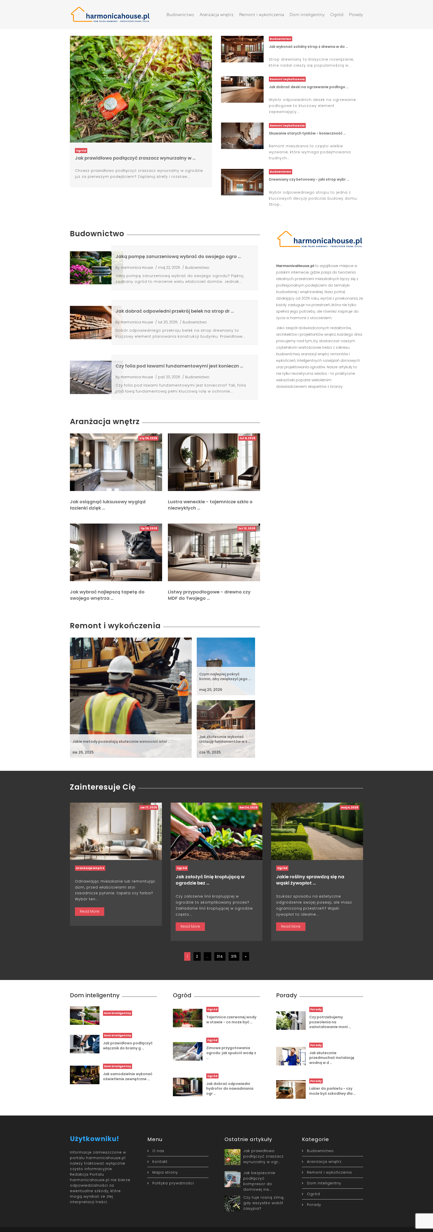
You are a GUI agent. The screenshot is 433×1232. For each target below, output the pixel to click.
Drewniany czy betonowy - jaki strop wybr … (309, 179)
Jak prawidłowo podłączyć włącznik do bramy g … (128, 1046)
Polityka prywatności (173, 1183)
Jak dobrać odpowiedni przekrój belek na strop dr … (175, 311)
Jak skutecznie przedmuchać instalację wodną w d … (331, 1057)
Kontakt (160, 1161)
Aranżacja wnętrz (217, 14)
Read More (89, 911)
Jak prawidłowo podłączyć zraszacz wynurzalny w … (135, 158)
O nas (158, 1150)
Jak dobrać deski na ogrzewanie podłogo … (309, 86)
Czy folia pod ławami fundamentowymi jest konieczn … (179, 366)
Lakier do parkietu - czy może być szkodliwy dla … (332, 1091)
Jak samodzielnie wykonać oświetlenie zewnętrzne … (127, 1076)
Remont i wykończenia (261, 14)
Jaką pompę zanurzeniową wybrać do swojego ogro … (178, 256)
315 (234, 956)
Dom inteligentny (307, 14)
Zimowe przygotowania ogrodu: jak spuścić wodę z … (231, 1052)
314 (220, 956)
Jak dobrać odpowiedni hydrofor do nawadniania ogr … (229, 1088)
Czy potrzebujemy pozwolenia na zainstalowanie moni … (330, 1022)
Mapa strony (165, 1172)
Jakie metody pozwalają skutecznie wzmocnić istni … (121, 741)
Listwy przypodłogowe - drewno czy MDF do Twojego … (209, 595)
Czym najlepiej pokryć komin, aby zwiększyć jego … (225, 677)
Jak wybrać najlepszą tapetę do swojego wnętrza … (107, 595)
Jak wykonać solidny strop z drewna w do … (308, 46)
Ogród (337, 14)
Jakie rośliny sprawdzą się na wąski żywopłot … (310, 880)
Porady (356, 14)
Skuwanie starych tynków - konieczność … (307, 133)
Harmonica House (137, 267)
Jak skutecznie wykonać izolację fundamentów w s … (225, 739)
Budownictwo (180, 14)
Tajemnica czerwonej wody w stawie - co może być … (231, 1020)
